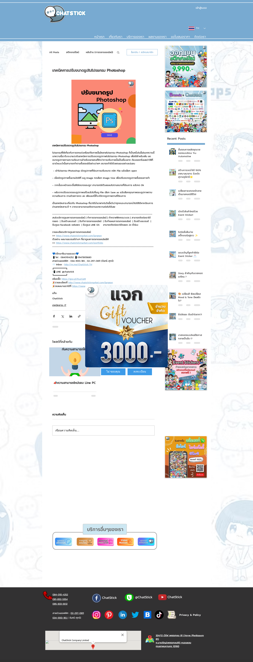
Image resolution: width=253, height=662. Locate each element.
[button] (113, 371)
